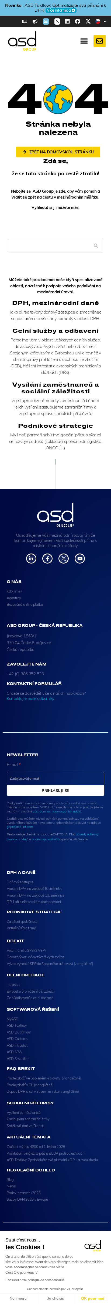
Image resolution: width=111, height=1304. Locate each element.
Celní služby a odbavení (55, 330)
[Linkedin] (67, 21)
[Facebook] (77, 21)
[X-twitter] (88, 21)
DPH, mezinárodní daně (55, 302)
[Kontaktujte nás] (99, 41)
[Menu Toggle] (84, 41)
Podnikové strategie (55, 425)
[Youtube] (80, 559)
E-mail (14, 764)
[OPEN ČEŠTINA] (105, 21)
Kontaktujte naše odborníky (30, 698)
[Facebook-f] (47, 559)
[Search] (96, 245)
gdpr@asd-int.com (20, 827)
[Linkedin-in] (31, 559)
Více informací (59, 10)
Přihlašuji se (55, 790)
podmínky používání (46, 839)
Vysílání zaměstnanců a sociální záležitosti (55, 387)
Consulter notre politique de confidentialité (34, 1280)
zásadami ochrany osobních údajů (57, 811)
